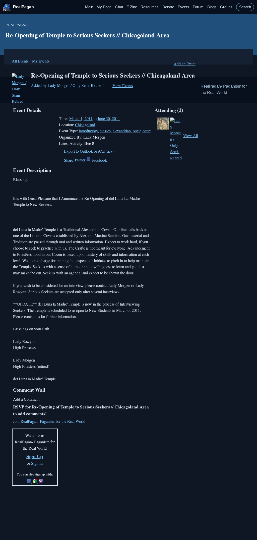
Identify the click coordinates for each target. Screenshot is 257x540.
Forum (198, 7)
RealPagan (23, 7)
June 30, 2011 (109, 118)
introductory (88, 130)
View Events (122, 85)
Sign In (37, 463)
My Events (40, 61)
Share (68, 160)
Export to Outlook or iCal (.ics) (88, 151)
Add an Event (185, 63)
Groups (226, 7)
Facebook (99, 160)
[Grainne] (163, 123)
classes (105, 130)
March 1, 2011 (81, 118)
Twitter (79, 159)
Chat (119, 7)
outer (137, 130)
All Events (20, 61)
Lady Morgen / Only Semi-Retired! (76, 85)
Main (89, 7)
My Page (104, 7)
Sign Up (34, 456)
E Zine (131, 7)
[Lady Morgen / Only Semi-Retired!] (20, 88)
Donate (168, 7)
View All (190, 135)
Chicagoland (85, 124)
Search (245, 7)
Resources (150, 7)
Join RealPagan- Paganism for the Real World (49, 421)
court (147, 130)
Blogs (212, 7)
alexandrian (122, 130)
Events (183, 7)
